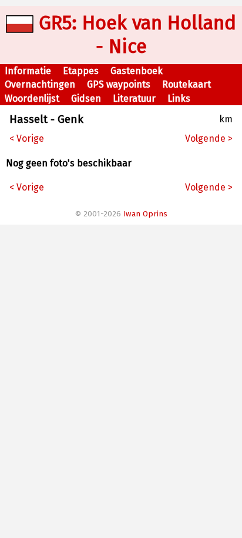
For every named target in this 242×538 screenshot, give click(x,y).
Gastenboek (136, 70)
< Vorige (26, 138)
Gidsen (86, 98)
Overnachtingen (40, 84)
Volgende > (209, 138)
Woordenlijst (32, 98)
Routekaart (186, 84)
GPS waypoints (118, 84)
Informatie (28, 70)
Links (178, 98)
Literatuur (134, 98)
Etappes (81, 70)
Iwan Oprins (145, 214)
